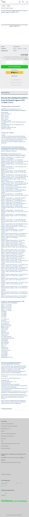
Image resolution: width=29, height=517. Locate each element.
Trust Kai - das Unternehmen (7, 423)
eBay (21, 457)
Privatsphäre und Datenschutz (7, 436)
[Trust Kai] (3, 2)
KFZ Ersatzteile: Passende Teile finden (9, 426)
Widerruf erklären (4, 446)
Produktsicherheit (6, 409)
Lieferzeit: (3, 48)
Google (3, 460)
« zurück (8, 5)
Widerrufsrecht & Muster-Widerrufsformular (10, 443)
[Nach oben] (25, 514)
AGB (2, 441)
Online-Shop (9, 515)
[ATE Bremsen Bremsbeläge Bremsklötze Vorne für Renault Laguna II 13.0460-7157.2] (14, 25)
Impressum (3, 438)
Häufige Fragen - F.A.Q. (6, 428)
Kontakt (2, 431)
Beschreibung (5, 92)
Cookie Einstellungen (5, 448)
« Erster (3, 5)
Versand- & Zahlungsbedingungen (8, 433)
